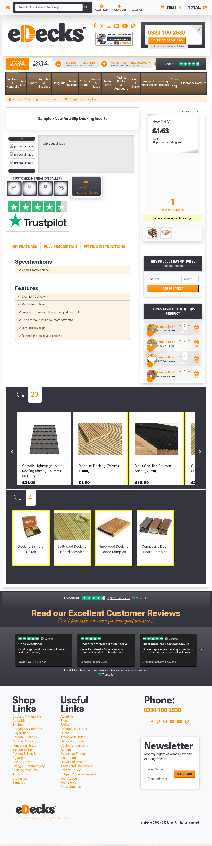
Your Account (70, 778)
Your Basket (68, 783)
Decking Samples (38, 99)
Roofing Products (40, 64)
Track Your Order (72, 737)
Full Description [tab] (60, 247)
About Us (67, 716)
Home (19, 99)
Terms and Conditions (76, 766)
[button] (12, 83)
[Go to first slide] (62, 188)
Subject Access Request (78, 774)
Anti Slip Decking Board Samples (75, 99)
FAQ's (64, 725)
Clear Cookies (70, 787)
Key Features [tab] (24, 247)
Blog (63, 721)
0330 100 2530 (166, 33)
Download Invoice (73, 762)
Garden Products (17, 64)
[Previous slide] (13, 188)
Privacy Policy (70, 770)
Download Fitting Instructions (72, 756)
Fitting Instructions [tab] (104, 247)
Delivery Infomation (74, 741)
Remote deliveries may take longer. (173, 218)
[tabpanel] (173, 34)
